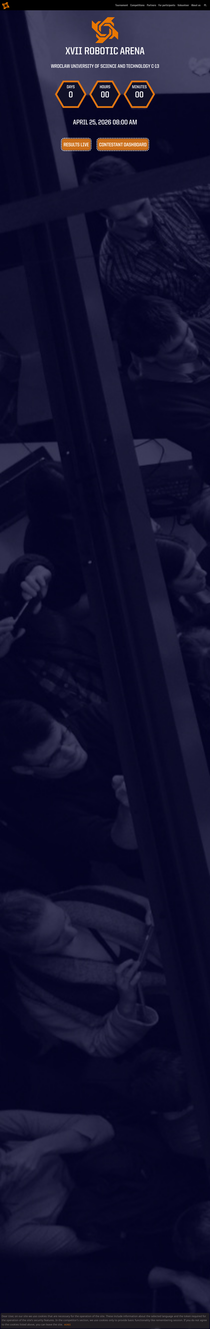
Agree (67, 1325)
